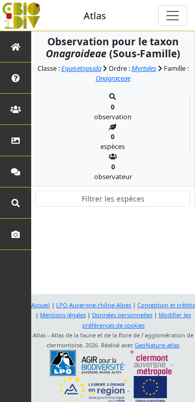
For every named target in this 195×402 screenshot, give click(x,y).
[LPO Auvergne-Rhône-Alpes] (87, 362)
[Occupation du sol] (15, 140)
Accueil (40, 305)
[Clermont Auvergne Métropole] (151, 362)
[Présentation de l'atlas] (15, 77)
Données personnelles (122, 315)
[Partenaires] (15, 109)
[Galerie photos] (15, 234)
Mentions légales (63, 315)
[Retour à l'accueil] (15, 46)
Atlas (95, 15)
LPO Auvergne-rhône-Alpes (93, 305)
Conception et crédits (166, 305)
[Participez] (15, 171)
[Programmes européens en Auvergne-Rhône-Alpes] (94, 388)
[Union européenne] (150, 388)
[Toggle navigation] (172, 15)
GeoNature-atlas (157, 345)
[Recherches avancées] (15, 202)
